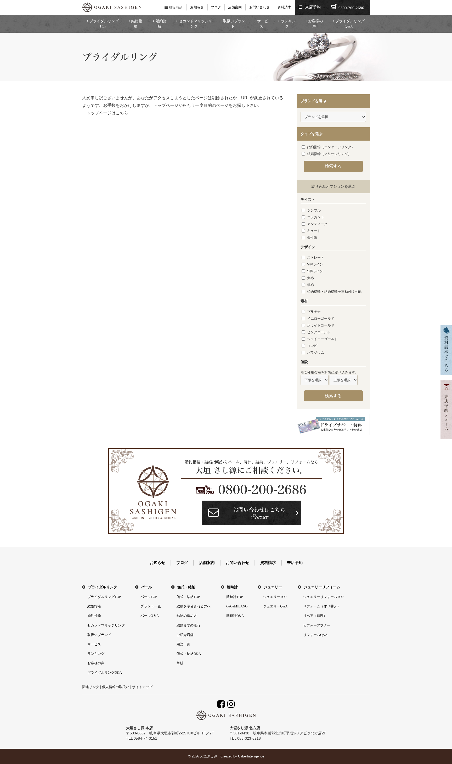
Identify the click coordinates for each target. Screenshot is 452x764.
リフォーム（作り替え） (322, 606)
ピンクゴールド (319, 332)
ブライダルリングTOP (104, 23)
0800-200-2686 (262, 490)
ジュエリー (273, 587)
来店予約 (313, 7)
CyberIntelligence (251, 756)
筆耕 (180, 663)
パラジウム (315, 353)
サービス (262, 23)
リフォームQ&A (315, 635)
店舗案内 (235, 7)
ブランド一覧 (150, 606)
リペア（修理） (315, 616)
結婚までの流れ (188, 625)
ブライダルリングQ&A (350, 23)
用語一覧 (183, 644)
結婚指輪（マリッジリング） (329, 154)
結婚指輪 (136, 23)
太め (310, 278)
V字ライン (315, 264)
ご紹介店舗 (185, 635)
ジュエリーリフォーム (322, 587)
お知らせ (197, 7)
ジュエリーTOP (274, 597)
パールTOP (148, 597)
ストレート (315, 257)
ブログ (216, 7)
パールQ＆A (149, 616)
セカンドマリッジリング (195, 23)
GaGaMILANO (236, 606)
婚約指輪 (161, 23)
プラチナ (314, 312)
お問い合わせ (259, 7)
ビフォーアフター (316, 625)
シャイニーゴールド (322, 339)
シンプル (314, 210)
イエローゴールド (320, 318)
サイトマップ (142, 687)
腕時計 (232, 587)
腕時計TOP (234, 597)
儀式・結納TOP (188, 597)
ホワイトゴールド (320, 325)
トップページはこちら (107, 113)
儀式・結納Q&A (189, 654)
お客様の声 (315, 23)
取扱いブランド (234, 23)
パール (146, 587)
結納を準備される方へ (194, 606)
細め (310, 285)
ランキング (288, 23)
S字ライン (315, 271)
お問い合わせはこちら (259, 514)
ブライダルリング (102, 587)
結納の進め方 (187, 616)
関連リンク (90, 687)
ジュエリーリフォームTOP (323, 597)
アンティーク (317, 224)
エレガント (315, 217)
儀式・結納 (186, 587)
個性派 (312, 238)
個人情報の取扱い (115, 687)
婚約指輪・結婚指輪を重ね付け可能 (334, 292)
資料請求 (284, 7)
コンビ (312, 346)
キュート (314, 231)
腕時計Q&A (235, 616)
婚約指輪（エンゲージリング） (331, 147)
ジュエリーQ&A (275, 606)
